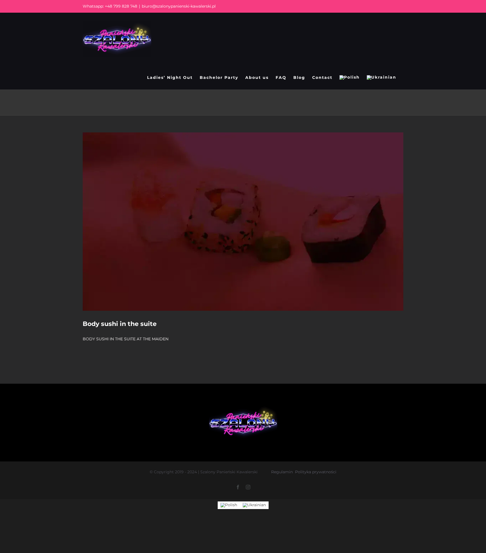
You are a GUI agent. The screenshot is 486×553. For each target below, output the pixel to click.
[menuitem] (349, 77)
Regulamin (282, 471)
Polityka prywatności (315, 471)
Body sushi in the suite (120, 324)
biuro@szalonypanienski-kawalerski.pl (179, 6)
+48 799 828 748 (121, 6)
